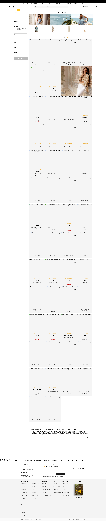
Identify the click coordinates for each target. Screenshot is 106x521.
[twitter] (78, 469)
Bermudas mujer (28, 460)
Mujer (44, 470)
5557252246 (23, 476)
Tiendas (63, 489)
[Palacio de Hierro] (11, 6)
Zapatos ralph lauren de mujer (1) (21, 31)
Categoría (15, 23)
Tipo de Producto (17, 39)
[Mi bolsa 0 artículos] (96, 6)
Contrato (43, 498)
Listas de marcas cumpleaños (56, 492)
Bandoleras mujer (41, 460)
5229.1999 (22, 473)
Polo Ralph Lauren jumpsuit (77, 460)
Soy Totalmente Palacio (25, 501)
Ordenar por (16, 21)
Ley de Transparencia (45, 501)
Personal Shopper (24, 506)
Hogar (60, 470)
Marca (15, 34)
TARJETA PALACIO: (24, 472)
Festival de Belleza (24, 492)
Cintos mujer (35, 460)
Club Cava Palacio (24, 495)
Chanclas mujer (21, 460)
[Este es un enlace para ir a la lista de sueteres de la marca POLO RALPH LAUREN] (76, 81)
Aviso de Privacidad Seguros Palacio (46, 496)
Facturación (33, 489)
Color (15, 47)
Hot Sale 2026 (23, 498)
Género (15, 42)
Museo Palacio (23, 515)
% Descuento (16, 37)
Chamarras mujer (9, 460)
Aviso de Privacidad (55, 483)
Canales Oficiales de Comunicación (35, 498)
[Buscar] (35, 6)
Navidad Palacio (23, 489)
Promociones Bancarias (35, 483)
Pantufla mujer (48, 460)
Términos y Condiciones (35, 495)
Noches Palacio (23, 486)
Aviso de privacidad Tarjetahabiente (45, 487)
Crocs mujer (15, 460)
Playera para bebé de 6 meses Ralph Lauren (61, 460)
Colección (15, 52)
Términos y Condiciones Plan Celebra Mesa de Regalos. (56, 486)
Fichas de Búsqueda (65, 495)
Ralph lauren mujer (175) (20, 26)
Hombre (53, 470)
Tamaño (15, 54)
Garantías (33, 486)
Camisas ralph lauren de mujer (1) (21, 29)
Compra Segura (34, 492)
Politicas (40, 519)
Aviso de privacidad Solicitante (45, 484)
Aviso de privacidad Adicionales (45, 493)
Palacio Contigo (23, 512)
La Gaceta (23, 507)
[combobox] (50, 6)
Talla (15, 44)
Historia (63, 486)
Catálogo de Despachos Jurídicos (45, 505)
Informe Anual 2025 (65, 492)
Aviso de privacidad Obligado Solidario (46, 490)
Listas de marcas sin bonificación (55, 490)
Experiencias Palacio (24, 504)
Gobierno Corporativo (65, 483)
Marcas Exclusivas (24, 509)
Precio (15, 49)
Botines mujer (3, 460)
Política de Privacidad (59, 476)
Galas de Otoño (23, 483)
